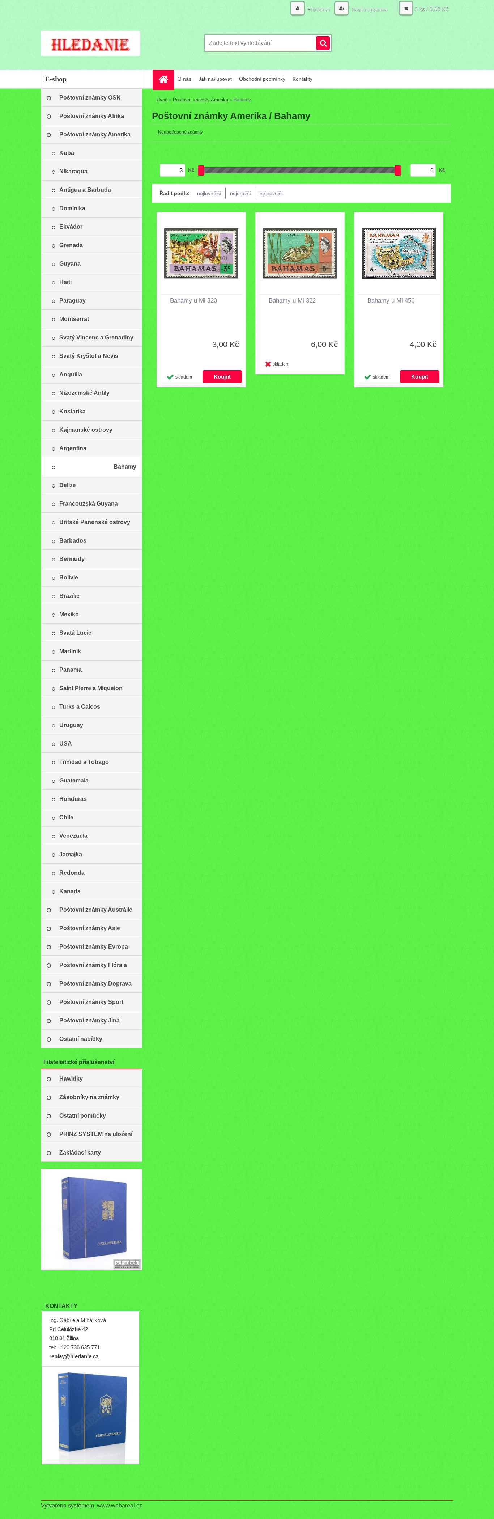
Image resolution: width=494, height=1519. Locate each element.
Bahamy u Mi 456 (390, 300)
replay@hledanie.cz (74, 1356)
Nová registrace (369, 9)
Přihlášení (319, 9)
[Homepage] (165, 79)
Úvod (162, 99)
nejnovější (271, 193)
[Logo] (90, 43)
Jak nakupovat (215, 79)
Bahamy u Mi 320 (193, 300)
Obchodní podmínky (262, 79)
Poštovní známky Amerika (200, 99)
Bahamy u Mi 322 (292, 300)
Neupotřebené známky (180, 132)
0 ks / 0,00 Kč (431, 9)
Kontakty (302, 79)
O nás (184, 79)
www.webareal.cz (119, 1505)
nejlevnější (209, 193)
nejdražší (240, 193)
